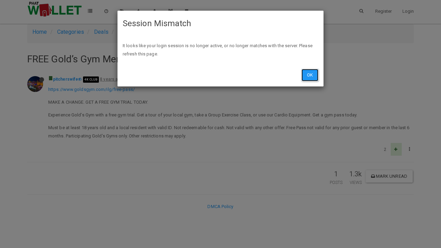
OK (310, 75)
